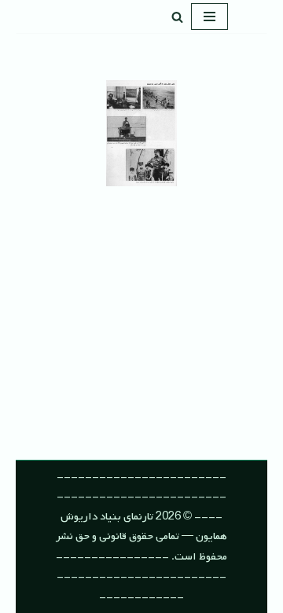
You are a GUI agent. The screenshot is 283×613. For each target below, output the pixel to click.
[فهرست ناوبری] (209, 16)
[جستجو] (177, 17)
